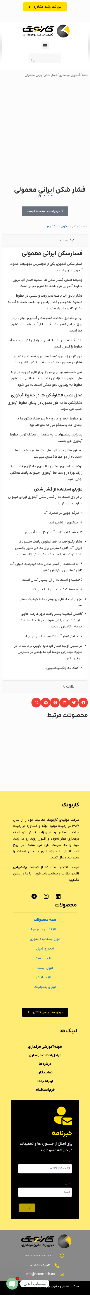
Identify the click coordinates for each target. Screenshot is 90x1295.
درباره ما (45, 1064)
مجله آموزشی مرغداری (45, 1047)
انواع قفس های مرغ (45, 929)
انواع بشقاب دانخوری (45, 939)
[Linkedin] (58, 896)
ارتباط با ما (45, 1081)
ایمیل (68, 1183)
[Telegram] (34, 896)
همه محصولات (45, 920)
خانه (85, 75)
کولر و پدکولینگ (45, 987)
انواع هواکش (45, 977)
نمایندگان (45, 1072)
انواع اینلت (45, 968)
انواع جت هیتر (45, 958)
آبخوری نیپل (45, 948)
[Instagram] (46, 896)
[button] (45, 45)
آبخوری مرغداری (69, 75)
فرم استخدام (45, 1090)
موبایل (67, 1160)
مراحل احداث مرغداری (45, 1055)
